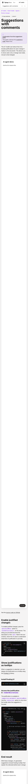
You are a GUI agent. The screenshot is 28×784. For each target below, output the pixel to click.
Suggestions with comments (10, 6)
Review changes (5, 13)
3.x (14, 2)
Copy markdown (6, 16)
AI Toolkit (21, 2)
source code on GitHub (13, 612)
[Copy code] (24, 643)
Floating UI (7, 673)
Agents (17, 10)
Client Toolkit (10, 10)
